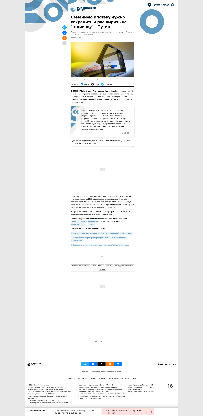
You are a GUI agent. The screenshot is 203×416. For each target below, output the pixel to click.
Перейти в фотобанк (96, 79)
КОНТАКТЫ (102, 378)
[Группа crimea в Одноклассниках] (110, 364)
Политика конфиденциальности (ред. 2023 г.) (44, 400)
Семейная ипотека (127, 265)
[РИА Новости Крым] (83, 9)
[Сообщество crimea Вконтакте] (93, 364)
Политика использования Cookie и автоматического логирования (47, 397)
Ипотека (101, 265)
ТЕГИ (134, 378)
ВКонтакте (93, 221)
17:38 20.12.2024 (76, 38)
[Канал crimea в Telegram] (85, 364)
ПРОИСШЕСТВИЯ (107, 372)
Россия (94, 265)
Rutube (91, 224)
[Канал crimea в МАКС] (118, 364)
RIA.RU (127, 378)
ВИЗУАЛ (118, 372)
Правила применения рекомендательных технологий (47, 403)
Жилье (117, 265)
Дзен (83, 221)
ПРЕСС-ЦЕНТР (82, 378)
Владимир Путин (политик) (80, 265)
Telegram (75, 221)
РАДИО (92, 378)
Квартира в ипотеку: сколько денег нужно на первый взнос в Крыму (102, 233)
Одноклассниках (78, 224)
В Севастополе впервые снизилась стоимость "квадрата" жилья (100, 245)
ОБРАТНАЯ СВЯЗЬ (116, 378)
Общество (109, 265)
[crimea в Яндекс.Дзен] (101, 364)
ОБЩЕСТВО (96, 372)
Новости (102, 269)
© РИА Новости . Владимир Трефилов (81, 79)
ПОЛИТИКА (86, 372)
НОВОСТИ (71, 378)
